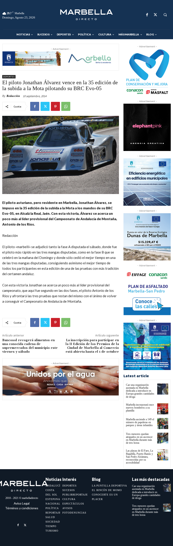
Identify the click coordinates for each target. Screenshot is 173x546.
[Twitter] (155, 15)
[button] (165, 15)
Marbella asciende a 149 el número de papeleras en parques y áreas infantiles (140, 422)
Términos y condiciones (21, 508)
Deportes (9, 76)
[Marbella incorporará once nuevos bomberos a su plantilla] (162, 408)
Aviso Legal (22, 503)
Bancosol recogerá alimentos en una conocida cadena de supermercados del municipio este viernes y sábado (30, 346)
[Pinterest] (55, 106)
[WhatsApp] (65, 106)
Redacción (13, 96)
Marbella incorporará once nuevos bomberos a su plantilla (140, 407)
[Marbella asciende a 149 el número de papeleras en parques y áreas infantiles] (162, 423)
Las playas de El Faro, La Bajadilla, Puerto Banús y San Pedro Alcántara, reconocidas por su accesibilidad (139, 456)
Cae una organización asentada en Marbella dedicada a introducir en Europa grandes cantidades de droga (140, 390)
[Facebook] (147, 15)
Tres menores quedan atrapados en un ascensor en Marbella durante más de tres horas (139, 438)
